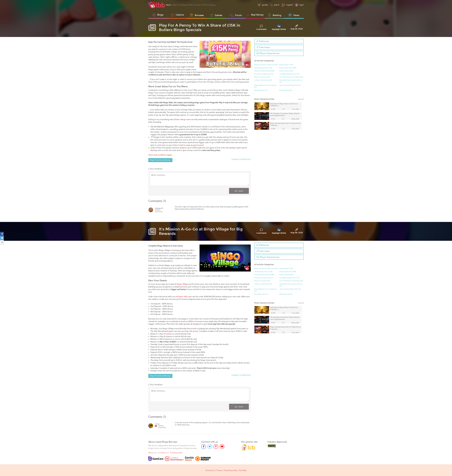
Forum (238, 15)
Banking (277, 15)
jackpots (183, 147)
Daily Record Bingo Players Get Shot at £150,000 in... (284, 105)
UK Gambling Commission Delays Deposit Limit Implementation (284, 115)
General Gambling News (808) (264, 71)
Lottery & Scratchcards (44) (263, 80)
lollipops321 (159, 208)
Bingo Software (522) (286, 71)
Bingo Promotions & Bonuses (160, 160)
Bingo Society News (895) (287, 68)
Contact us (162, 453)
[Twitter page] (209, 446)
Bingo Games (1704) (286, 65)
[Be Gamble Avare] (189, 459)
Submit (240, 191)
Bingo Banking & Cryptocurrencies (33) (290, 81)
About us (152, 453)
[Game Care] (155, 459)
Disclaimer (210, 470)
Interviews (264, 47)
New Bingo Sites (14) (261, 90)
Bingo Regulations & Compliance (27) (265, 86)
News (296, 15)
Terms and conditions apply (160, 155)
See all (301, 99)
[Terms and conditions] (174, 458)
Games (169, 334)
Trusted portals (176, 453)
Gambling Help (230, 470)
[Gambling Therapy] (202, 459)
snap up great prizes (194, 145)
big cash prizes (191, 331)
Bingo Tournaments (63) (262, 77)
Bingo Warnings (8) (285, 90)
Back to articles (242, 159)
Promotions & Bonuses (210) (263, 74)
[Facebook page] (203, 446)
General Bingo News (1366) (263, 68)
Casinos (180, 14)
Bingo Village (182, 284)
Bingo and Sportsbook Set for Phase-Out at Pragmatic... (285, 124)
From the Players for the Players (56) (291, 77)
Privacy (219, 470)
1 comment (261, 29)
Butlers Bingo (180, 119)
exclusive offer (181, 296)
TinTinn (157, 424)
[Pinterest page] (216, 446)
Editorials (264, 41)
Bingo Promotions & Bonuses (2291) (266, 65)
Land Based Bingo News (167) (289, 74)
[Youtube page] (222, 446)
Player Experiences (269, 53)
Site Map (242, 470)
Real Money (257, 14)
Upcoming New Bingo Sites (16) (290, 85)
